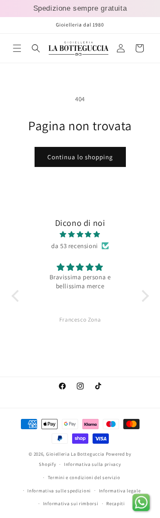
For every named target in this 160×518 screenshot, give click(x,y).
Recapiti (115, 503)
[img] (80, 234)
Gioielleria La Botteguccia (75, 454)
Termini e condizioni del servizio (84, 477)
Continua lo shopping (80, 157)
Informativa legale (120, 491)
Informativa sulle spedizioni (59, 491)
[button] (17, 48)
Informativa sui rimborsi (71, 503)
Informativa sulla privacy (92, 464)
